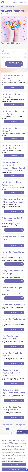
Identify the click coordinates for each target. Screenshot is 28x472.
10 (14, 429)
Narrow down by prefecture (11, 51)
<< (4, 426)
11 (18, 429)
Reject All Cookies (14, 469)
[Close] (26, 436)
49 (10, 433)
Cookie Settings (14, 464)
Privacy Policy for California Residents (11, 460)
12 (21, 429)
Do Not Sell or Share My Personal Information (13, 461)
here (10, 442)
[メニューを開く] (25, 2)
